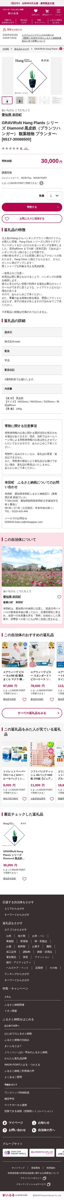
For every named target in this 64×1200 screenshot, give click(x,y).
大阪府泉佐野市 (38, 798)
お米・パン (38, 935)
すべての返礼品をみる (32, 713)
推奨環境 (35, 1168)
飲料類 (21, 946)
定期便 (39, 967)
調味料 (26, 951)
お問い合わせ (17, 1129)
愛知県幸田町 (9, 699)
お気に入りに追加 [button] (24, 699)
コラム (7, 997)
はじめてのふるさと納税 (18, 1033)
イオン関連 (10, 1010)
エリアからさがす (14, 908)
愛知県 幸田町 (12, 115)
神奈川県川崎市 (10, 798)
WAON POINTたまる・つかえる (22, 1064)
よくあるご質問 (13, 1077)
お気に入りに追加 (59, 597)
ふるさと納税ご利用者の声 (19, 1070)
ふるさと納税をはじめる (56, 21)
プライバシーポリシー (31, 1178)
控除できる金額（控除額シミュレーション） (29, 1111)
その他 (53, 967)
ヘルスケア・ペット (17, 967)
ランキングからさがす (16, 973)
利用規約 (51, 1168)
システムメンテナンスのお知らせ (38, 35)
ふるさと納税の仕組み (16, 1039)
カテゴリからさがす (15, 929)
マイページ (16, 1122)
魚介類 (21, 935)
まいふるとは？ (13, 1046)
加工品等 (11, 951)
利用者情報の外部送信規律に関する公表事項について (33, 1173)
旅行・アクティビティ (18, 962)
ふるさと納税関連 (14, 1004)
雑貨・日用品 (44, 951)
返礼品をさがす (24, 21)
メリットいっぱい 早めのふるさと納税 (25, 1052)
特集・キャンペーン (40, 21)
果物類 (10, 941)
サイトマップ (18, 1168)
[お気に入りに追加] (59, 597)
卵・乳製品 (41, 941)
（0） (26, 148)
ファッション (42, 957)
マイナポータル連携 (15, 1105)
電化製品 (11, 957)
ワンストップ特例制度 (16, 1092)
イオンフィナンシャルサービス (31, 1184)
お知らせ (43, 1122)
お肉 (8, 935)
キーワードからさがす (16, 914)
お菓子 (36, 946)
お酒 (8, 946)
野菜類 (24, 941)
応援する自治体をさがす (8, 21)
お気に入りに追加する (32, 218)
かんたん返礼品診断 (15, 1058)
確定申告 (9, 1098)
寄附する (32, 207)
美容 (25, 957)
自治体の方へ (46, 1129)
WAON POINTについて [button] (41, 183)
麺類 (48, 946)
